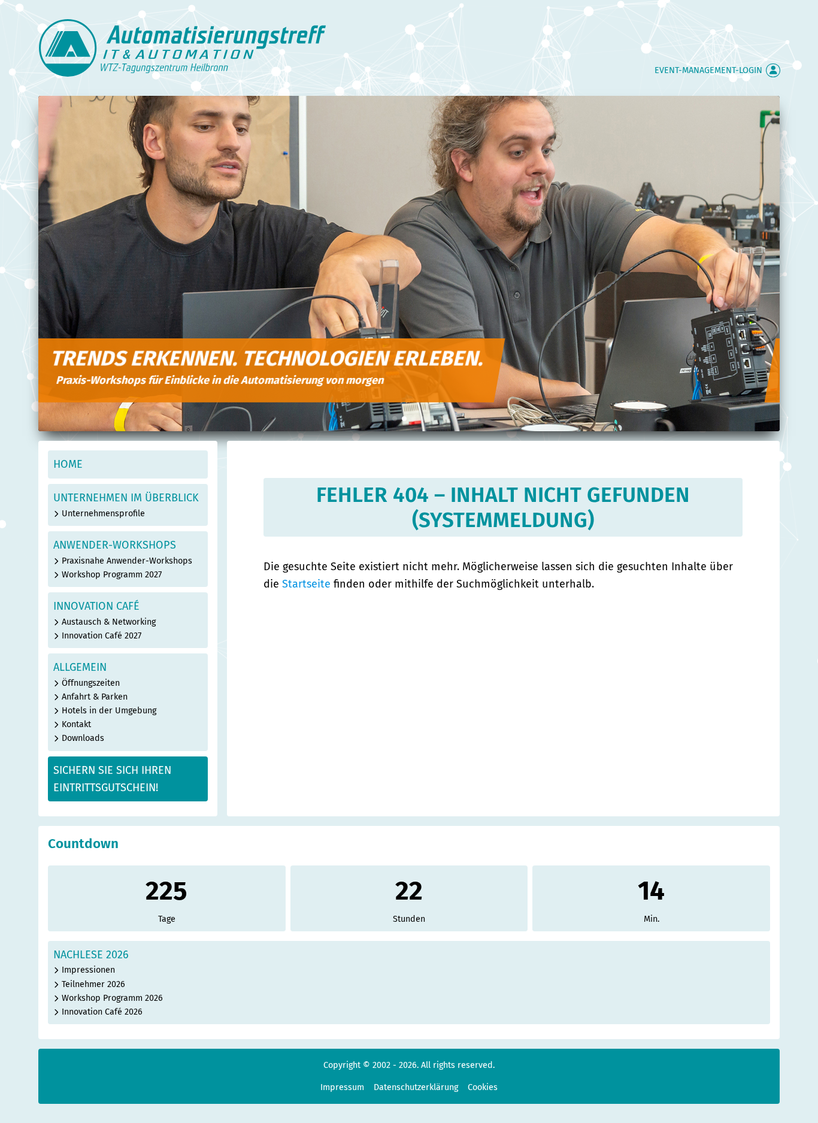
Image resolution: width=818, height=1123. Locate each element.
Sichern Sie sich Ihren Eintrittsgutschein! (112, 779)
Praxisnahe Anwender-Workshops (127, 561)
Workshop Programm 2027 (112, 575)
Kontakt (76, 724)
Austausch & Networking (109, 622)
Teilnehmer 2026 (93, 984)
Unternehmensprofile (103, 513)
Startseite (306, 584)
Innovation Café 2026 (102, 1012)
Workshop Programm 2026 (112, 998)
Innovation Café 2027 (101, 636)
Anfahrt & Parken (95, 697)
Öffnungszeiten (91, 683)
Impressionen (88, 970)
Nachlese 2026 (91, 954)
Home (68, 464)
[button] (394, 418)
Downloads (83, 738)
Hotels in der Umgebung (109, 711)
